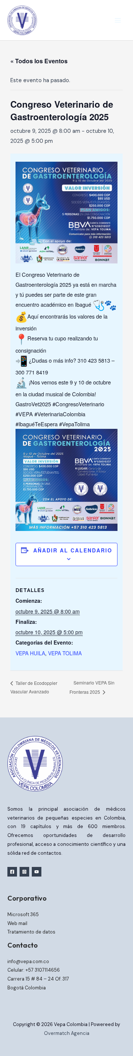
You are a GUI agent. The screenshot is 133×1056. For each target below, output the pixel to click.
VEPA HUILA (30, 653)
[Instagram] (24, 872)
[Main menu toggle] (118, 20)
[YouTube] (36, 872)
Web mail (17, 923)
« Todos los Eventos (39, 61)
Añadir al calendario (72, 550)
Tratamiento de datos (31, 932)
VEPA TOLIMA (65, 653)
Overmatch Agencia (66, 1033)
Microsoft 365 (23, 914)
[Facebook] (12, 872)
